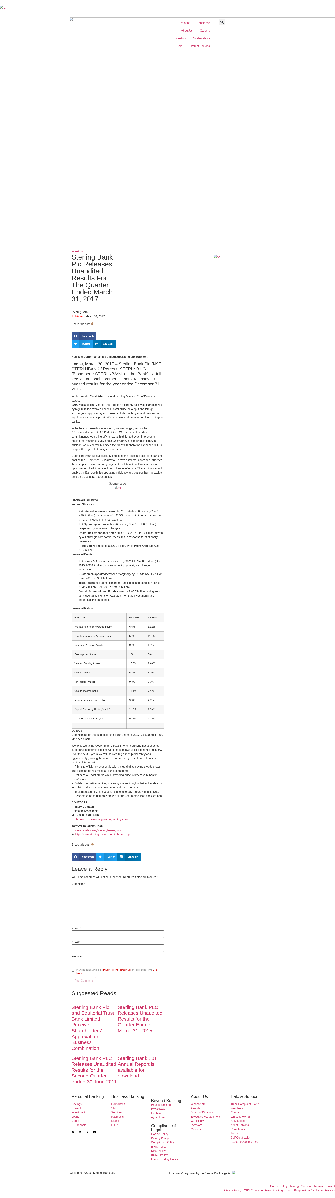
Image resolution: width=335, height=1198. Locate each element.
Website (77, 956)
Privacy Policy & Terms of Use (117, 970)
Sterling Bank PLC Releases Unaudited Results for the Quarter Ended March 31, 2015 (140, 1019)
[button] (222, 22)
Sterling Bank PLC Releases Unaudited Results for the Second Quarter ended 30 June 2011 (94, 1070)
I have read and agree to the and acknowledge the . (118, 971)
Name (76, 928)
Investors (77, 251)
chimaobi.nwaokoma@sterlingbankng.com (101, 819)
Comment (78, 883)
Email (76, 942)
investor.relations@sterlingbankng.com (98, 830)
